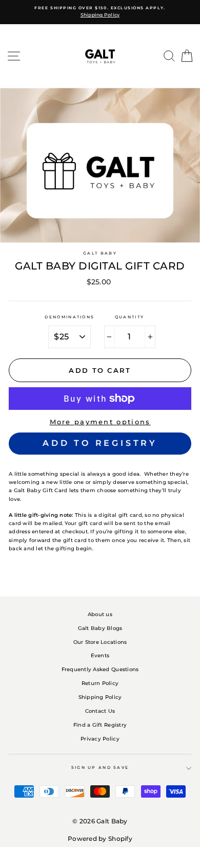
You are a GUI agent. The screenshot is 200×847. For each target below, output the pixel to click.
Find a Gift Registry (100, 725)
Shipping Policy (100, 697)
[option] (100, 12)
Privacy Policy (100, 738)
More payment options (100, 422)
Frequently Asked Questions (100, 669)
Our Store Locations (100, 642)
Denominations (69, 317)
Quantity (129, 317)
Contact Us (100, 711)
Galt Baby (100, 253)
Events (100, 655)
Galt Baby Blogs (100, 628)
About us (100, 614)
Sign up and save (100, 767)
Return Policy (100, 683)
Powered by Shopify (100, 838)
